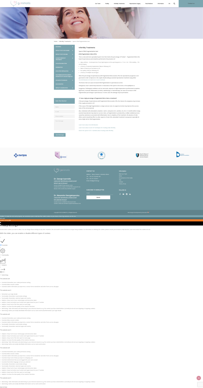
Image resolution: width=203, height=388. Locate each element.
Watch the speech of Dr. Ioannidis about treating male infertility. (96, 130)
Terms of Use (122, 184)
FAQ (120, 180)
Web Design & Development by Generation (137, 212)
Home (55, 41)
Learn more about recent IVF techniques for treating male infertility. (97, 127)
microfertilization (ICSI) (85, 80)
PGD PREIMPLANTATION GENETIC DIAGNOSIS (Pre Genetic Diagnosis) (64, 75)
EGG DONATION (59, 84)
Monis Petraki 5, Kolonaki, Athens (100, 174)
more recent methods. (99, 80)
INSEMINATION (59, 67)
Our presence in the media (126, 178)
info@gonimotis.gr (94, 180)
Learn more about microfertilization (88, 125)
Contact (121, 182)
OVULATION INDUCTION (61, 63)
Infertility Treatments (65, 41)
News (120, 176)
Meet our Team (123, 174)
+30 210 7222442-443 (94, 176)
